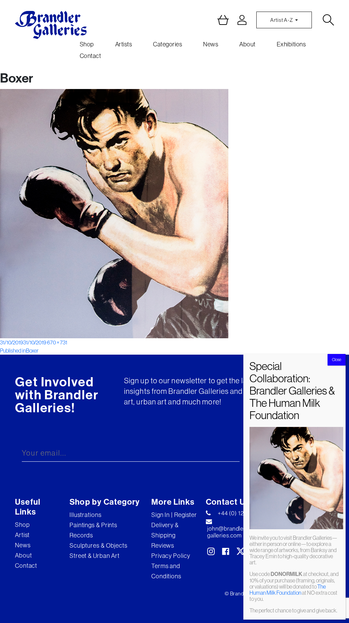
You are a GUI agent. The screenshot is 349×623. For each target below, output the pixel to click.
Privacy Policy (170, 555)
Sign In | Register (174, 514)
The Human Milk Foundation (287, 589)
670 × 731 (57, 342)
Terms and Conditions (166, 571)
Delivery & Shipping (165, 530)
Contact (90, 56)
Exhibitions (291, 44)
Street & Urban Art (95, 555)
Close (336, 359)
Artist (22, 535)
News (210, 44)
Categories (167, 44)
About (247, 44)
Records (81, 535)
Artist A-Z (282, 20)
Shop (87, 44)
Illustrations (86, 514)
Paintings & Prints (93, 525)
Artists (123, 44)
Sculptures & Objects (98, 545)
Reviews (162, 545)
